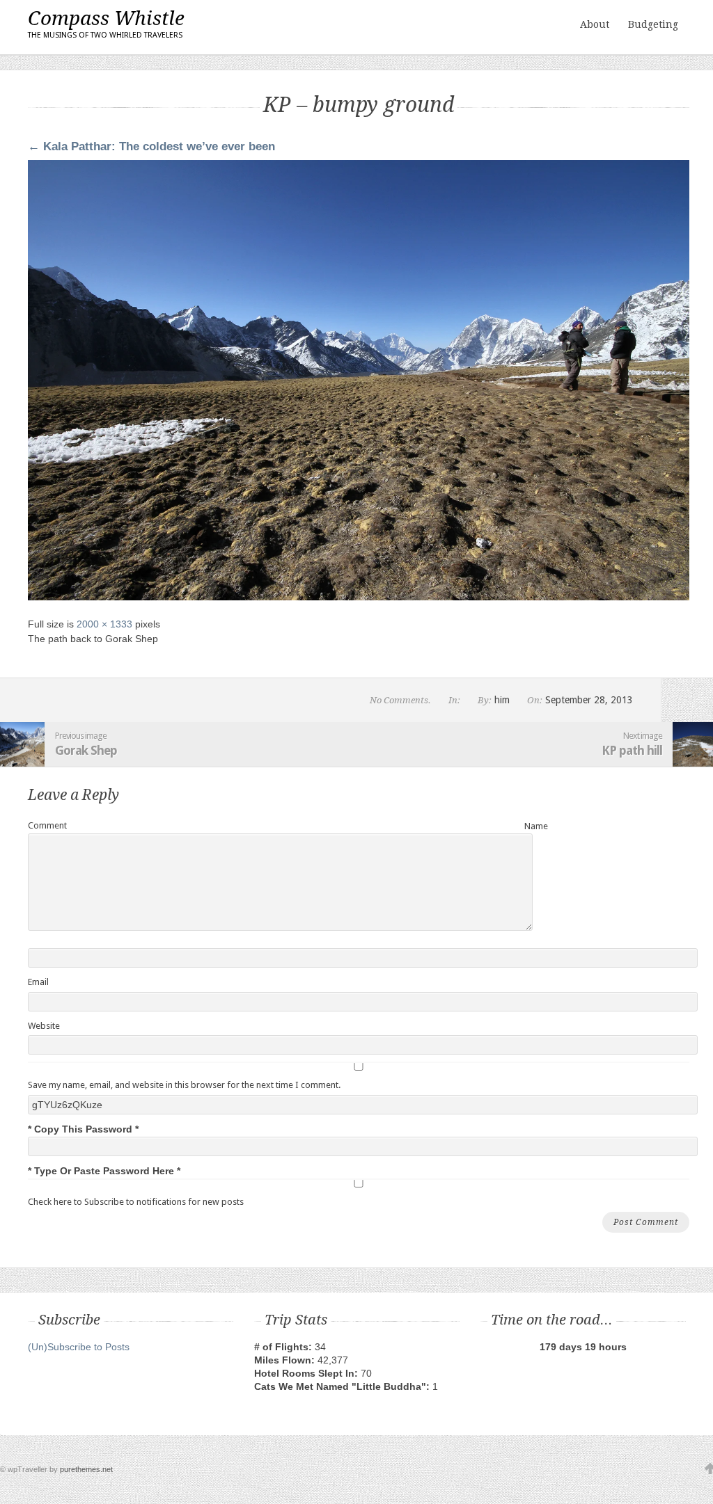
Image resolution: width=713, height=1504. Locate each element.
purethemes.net (86, 1469)
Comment (47, 825)
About (594, 24)
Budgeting (653, 24)
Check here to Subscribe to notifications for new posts (136, 1202)
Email (38, 982)
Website (44, 1026)
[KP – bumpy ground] (358, 596)
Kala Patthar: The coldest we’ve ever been (151, 146)
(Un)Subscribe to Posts (79, 1346)
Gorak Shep (86, 750)
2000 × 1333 (104, 624)
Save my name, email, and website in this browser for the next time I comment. (184, 1085)
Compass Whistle (106, 23)
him (502, 699)
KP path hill (632, 750)
